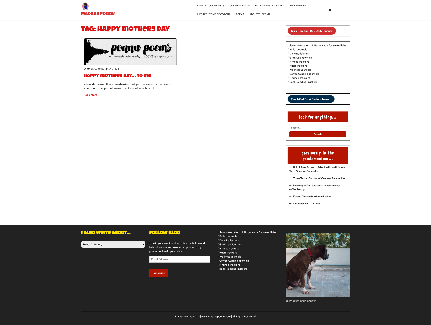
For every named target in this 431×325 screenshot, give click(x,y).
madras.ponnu (95, 68)
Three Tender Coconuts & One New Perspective (319, 178)
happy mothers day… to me (117, 76)
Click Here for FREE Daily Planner (312, 31)
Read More (90, 94)
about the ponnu (261, 14)
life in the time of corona (213, 14)
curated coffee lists (210, 5)
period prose (297, 5)
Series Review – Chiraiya (307, 203)
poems (240, 14)
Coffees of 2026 (240, 5)
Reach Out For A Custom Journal (311, 99)
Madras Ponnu (98, 14)
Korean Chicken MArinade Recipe (312, 196)
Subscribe (159, 273)
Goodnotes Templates (269, 5)
